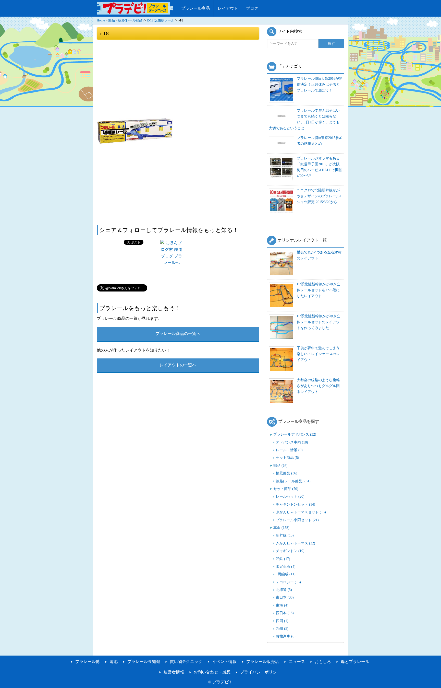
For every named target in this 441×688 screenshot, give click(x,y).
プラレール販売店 (262, 661)
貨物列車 (286, 636)
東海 (282, 605)
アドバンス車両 (292, 442)
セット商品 (287, 458)
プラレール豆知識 (143, 661)
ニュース (297, 661)
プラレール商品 (195, 8)
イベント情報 (224, 661)
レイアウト (228, 8)
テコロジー (288, 582)
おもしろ (323, 661)
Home (101, 20)
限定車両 (286, 566)
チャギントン (290, 551)
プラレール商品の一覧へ (177, 333)
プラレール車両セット (297, 520)
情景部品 (286, 473)
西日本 (285, 613)
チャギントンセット (295, 504)
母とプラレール (355, 661)
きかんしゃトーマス (295, 543)
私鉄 (283, 559)
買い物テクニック (186, 661)
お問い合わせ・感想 (212, 672)
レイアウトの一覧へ (178, 365)
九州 (282, 628)
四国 (282, 621)
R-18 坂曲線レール (160, 20)
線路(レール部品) (130, 20)
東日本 (285, 597)
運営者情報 (174, 672)
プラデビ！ (222, 682)
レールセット (290, 496)
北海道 (284, 590)
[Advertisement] (178, 78)
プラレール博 (87, 661)
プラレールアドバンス (294, 434)
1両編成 (286, 574)
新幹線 (285, 535)
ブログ (252, 8)
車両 (281, 528)
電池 (113, 661)
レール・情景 (289, 450)
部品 (111, 20)
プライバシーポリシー (260, 672)
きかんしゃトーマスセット (301, 512)
